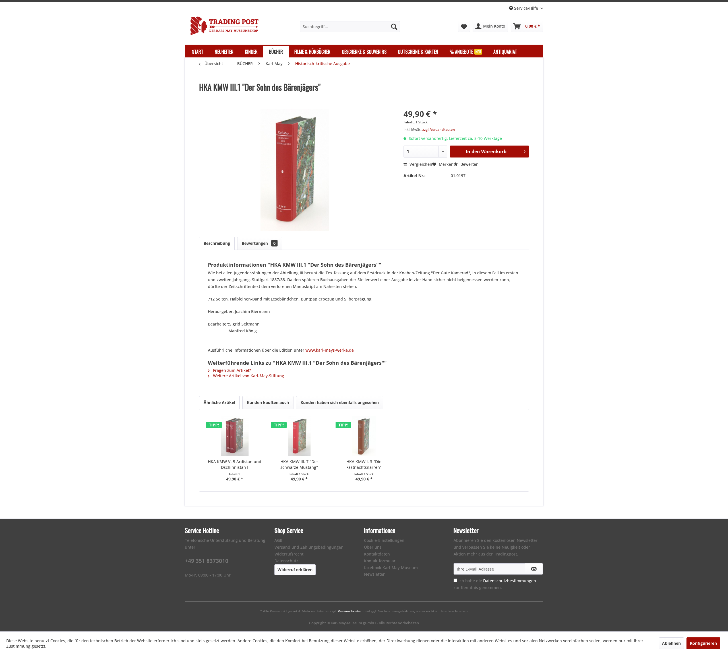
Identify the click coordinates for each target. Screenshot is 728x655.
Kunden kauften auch (268, 402)
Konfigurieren (703, 643)
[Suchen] (394, 26)
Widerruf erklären (295, 569)
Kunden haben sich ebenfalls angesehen (340, 402)
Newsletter (374, 574)
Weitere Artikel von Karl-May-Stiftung (248, 375)
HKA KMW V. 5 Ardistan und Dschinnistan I (234, 464)
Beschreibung (217, 243)
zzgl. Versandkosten (438, 129)
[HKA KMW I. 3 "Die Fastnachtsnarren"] (364, 436)
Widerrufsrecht (288, 554)
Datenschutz (286, 560)
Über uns (373, 547)
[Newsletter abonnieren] (534, 569)
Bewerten (469, 164)
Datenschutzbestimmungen (509, 580)
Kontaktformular (380, 560)
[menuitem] (350, 26)
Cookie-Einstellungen (384, 540)
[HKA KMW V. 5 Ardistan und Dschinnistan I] (234, 436)
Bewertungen (259, 243)
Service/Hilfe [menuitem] (526, 8)
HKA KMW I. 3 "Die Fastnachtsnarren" (364, 464)
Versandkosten (350, 611)
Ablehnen (671, 643)
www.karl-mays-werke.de (329, 350)
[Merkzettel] (464, 26)
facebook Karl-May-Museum (391, 567)
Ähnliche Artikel (219, 402)
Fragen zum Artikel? (231, 370)
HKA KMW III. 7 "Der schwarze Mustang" (299, 464)
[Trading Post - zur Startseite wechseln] (224, 25)
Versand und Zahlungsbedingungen (309, 547)
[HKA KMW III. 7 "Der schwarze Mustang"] (299, 436)
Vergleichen (420, 164)
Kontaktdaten (377, 554)
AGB (278, 540)
